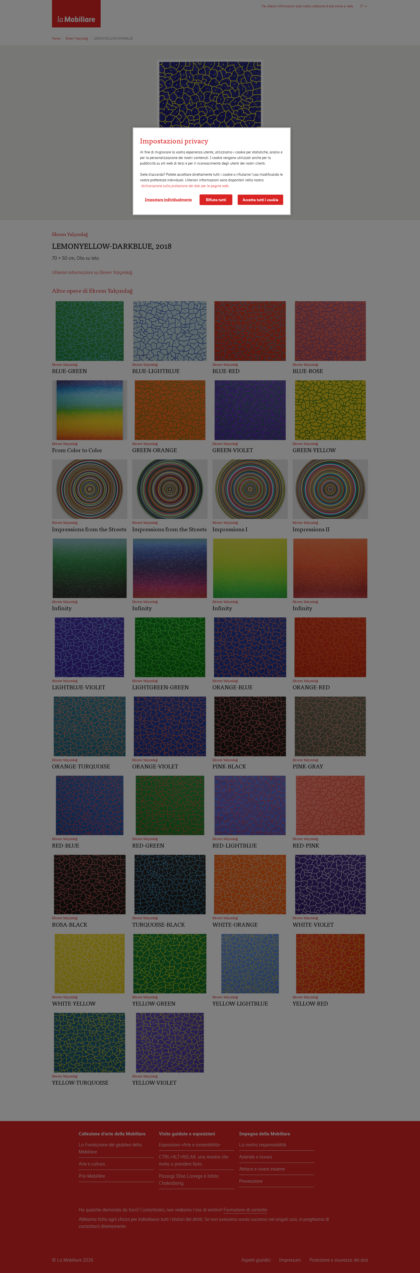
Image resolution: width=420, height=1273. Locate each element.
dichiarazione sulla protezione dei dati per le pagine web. (185, 186)
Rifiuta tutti (216, 199)
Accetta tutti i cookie (260, 199)
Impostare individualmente (168, 199)
